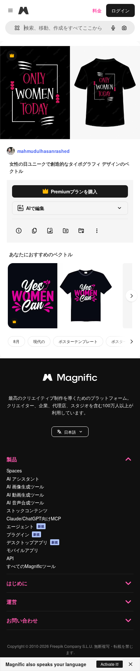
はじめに (17, 583)
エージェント (25, 526)
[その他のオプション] (96, 230)
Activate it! (110, 664)
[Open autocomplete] (14, 27)
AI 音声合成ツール (25, 502)
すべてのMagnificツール (31, 566)
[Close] (130, 664)
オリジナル (45, 55)
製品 (12, 459)
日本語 (70, 432)
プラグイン (23, 534)
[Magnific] (70, 379)
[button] (70, 431)
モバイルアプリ (22, 550)
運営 (12, 601)
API (10, 558)
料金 (97, 10)
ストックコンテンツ (27, 510)
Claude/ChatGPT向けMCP (34, 518)
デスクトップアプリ (32, 542)
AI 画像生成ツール (25, 486)
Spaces (14, 470)
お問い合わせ (22, 620)
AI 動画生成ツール (25, 494)
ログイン (120, 10)
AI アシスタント (23, 478)
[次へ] (131, 295)
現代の (39, 341)
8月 (16, 341)
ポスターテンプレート (78, 341)
